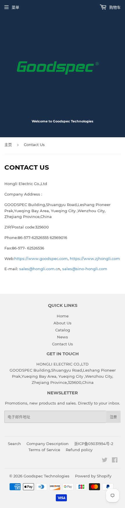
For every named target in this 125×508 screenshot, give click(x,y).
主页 (8, 144)
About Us (62, 323)
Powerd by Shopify (93, 476)
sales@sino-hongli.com (84, 268)
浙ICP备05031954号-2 (93, 443)
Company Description (47, 443)
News (62, 337)
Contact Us (62, 344)
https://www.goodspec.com (41, 258)
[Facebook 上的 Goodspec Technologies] (115, 460)
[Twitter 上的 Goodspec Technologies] (105, 460)
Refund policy (79, 449)
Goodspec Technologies (46, 476)
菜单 (15, 7)
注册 (113, 417)
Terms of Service (44, 449)
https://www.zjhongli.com (95, 258)
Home (63, 316)
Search (14, 443)
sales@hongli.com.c (38, 268)
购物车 (114, 7)
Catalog (62, 330)
